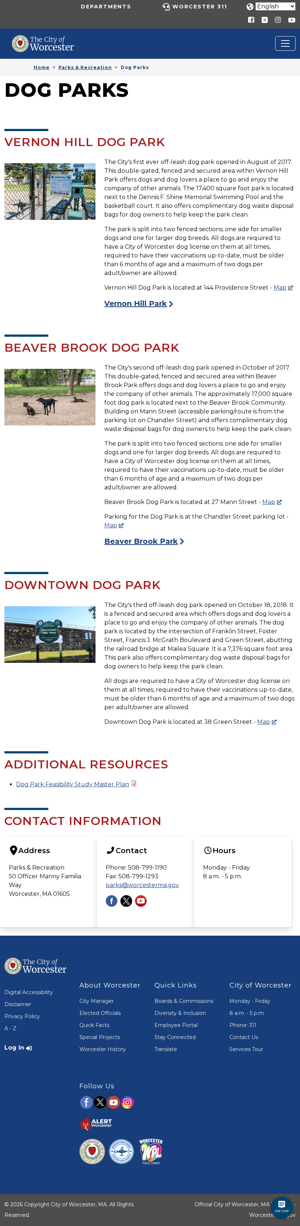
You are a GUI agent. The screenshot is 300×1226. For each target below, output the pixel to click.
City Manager (96, 1001)
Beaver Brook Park (141, 541)
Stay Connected (175, 1037)
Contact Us (243, 1037)
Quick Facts (94, 1025)
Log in (14, 1047)
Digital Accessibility (28, 992)
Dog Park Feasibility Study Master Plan (72, 784)
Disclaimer (17, 1004)
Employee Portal (176, 1025)
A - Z (10, 1028)
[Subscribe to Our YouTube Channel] (141, 900)
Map (280, 287)
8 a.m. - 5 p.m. (247, 1013)
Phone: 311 (242, 1025)
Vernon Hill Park (135, 303)
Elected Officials (100, 1013)
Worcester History (102, 1049)
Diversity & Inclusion (180, 1013)
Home (42, 67)
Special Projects (99, 1037)
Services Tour (246, 1049)
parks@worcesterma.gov (142, 885)
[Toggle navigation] (285, 43)
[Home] (48, 40)
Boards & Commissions (183, 1001)
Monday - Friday (249, 1001)
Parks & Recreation (85, 67)
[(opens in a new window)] (262, 19)
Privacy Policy (22, 1016)
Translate (165, 1049)
